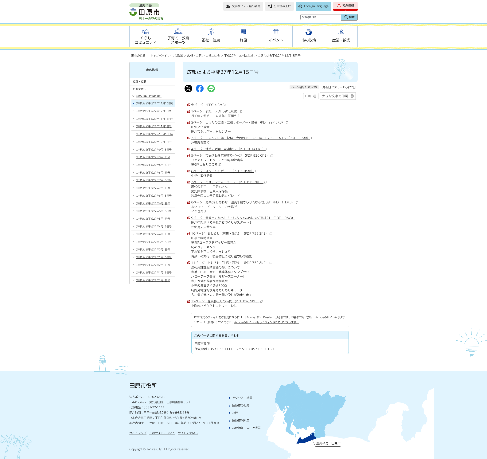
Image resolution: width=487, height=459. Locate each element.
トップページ (158, 55)
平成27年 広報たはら (239, 55)
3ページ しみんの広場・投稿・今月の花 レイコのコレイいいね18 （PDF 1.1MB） (250, 137)
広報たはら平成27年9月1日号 (153, 157)
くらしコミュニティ (146, 40)
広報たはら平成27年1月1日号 (153, 280)
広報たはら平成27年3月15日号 (154, 242)
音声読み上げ (282, 6)
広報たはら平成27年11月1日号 (154, 126)
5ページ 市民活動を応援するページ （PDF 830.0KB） (230, 155)
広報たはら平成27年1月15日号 (154, 272)
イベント (276, 40)
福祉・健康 (211, 40)
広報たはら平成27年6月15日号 (154, 195)
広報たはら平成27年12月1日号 (154, 111)
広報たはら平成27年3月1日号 (153, 249)
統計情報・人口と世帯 (246, 427)
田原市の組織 (240, 405)
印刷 (308, 96)
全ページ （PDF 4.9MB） (209, 104)
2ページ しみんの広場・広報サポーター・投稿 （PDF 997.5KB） (238, 122)
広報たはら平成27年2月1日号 (153, 265)
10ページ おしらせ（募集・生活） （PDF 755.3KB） (230, 233)
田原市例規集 (240, 420)
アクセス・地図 (242, 397)
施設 (243, 40)
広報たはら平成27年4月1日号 (153, 234)
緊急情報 (348, 5)
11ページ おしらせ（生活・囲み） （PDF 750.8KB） (230, 262)
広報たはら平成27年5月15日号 (154, 211)
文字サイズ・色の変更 (246, 6)
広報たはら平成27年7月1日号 (153, 188)
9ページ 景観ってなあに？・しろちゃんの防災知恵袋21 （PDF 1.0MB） (243, 217)
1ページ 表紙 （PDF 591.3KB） (215, 111)
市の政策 (309, 40)
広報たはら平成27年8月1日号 (153, 172)
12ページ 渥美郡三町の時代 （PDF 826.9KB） (225, 301)
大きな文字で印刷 (335, 96)
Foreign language (316, 6)
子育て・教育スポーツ (178, 40)
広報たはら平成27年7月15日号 (154, 180)
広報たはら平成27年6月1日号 (153, 203)
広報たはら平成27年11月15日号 (154, 119)
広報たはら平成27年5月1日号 (153, 219)
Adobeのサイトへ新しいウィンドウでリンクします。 (266, 322)
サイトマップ (137, 433)
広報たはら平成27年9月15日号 (154, 149)
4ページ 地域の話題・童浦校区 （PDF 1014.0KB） (228, 149)
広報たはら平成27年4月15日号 (154, 226)
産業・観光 (341, 40)
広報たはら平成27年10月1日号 (154, 142)
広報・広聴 (194, 55)
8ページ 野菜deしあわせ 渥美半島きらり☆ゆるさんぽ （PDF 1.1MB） (243, 202)
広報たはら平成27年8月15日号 (154, 165)
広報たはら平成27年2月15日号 (154, 257)
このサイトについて (162, 433)
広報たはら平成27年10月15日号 (154, 134)
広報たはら (213, 55)
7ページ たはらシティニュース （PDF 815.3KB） (227, 182)
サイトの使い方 (188, 433)
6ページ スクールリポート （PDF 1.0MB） (222, 171)
